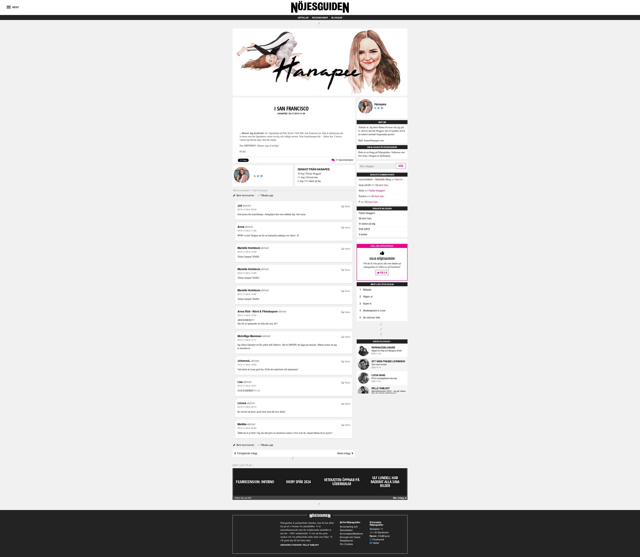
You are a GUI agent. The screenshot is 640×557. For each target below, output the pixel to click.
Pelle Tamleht (381, 388)
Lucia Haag (378, 375)
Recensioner (320, 17)
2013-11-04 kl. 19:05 (247, 364)
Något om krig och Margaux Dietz (387, 351)
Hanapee (283, 113)
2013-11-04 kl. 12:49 (247, 251)
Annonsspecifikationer (351, 533)
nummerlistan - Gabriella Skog (375, 179)
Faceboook (378, 539)
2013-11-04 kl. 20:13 (247, 406)
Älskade (367, 289)
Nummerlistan (402, 179)
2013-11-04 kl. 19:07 (247, 385)
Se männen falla (371, 317)
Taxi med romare (379, 364)
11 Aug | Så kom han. (308, 177)
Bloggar (336, 17)
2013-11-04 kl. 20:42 (247, 428)
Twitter (375, 543)
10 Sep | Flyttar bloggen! (309, 173)
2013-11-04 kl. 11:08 (247, 230)
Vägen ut (367, 296)
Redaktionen (346, 540)
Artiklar (303, 17)
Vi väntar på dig (367, 223)
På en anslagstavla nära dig (384, 378)
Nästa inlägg (344, 453)
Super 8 (367, 303)
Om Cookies (346, 544)
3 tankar (363, 234)
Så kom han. (382, 185)
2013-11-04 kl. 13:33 (247, 315)
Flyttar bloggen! (377, 190)
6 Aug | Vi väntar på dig (309, 181)
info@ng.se (384, 536)
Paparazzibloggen (383, 347)
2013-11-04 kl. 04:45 (247, 209)
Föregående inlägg (246, 453)
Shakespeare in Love (374, 310)
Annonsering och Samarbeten (349, 528)
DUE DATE (364, 229)
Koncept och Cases (350, 537)
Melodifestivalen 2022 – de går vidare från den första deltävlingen (389, 392)
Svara (347, 206)
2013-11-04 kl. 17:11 (247, 339)
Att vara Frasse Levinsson (388, 361)
